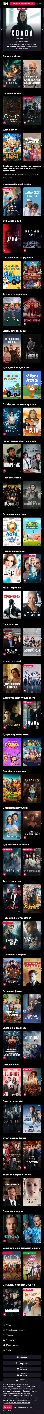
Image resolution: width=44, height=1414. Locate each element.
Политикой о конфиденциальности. (17, 1402)
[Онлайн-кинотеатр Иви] (6, 3)
